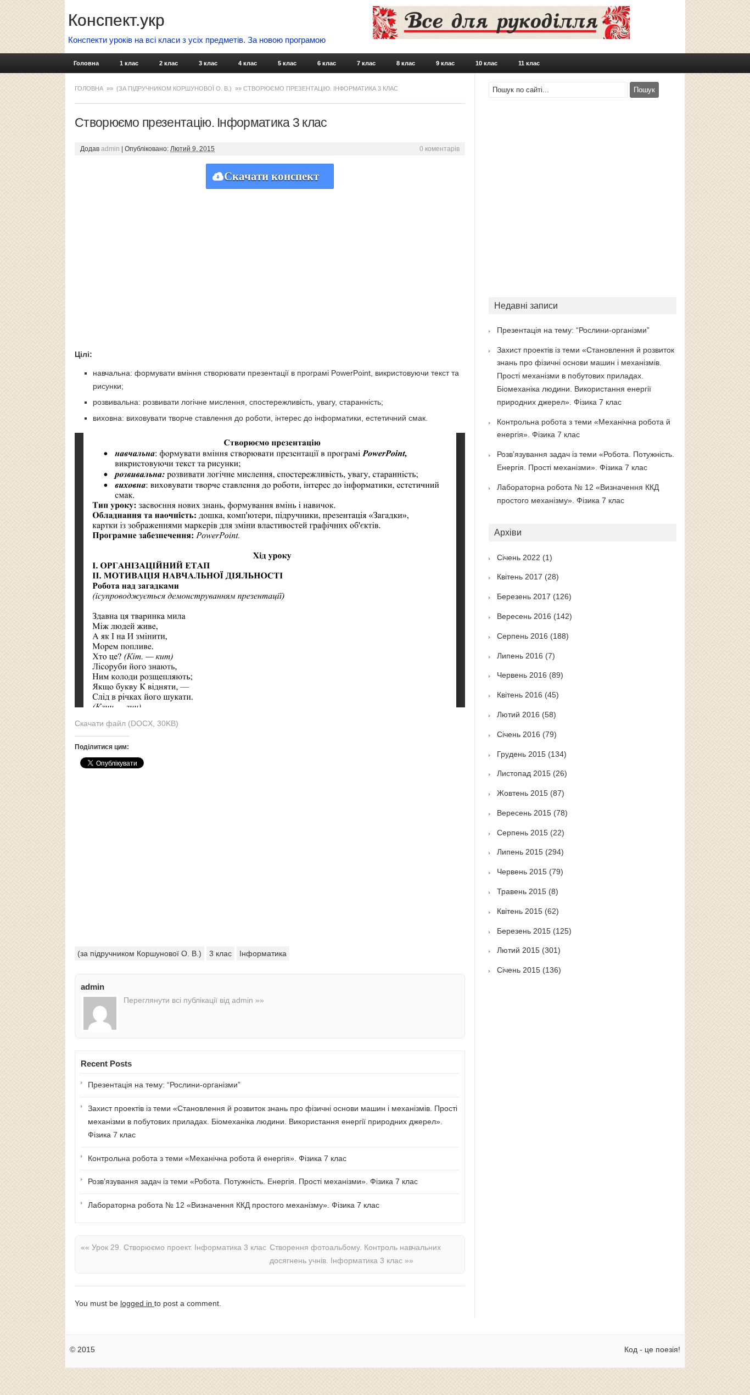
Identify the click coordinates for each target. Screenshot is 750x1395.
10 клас (486, 63)
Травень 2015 (521, 891)
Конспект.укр (116, 20)
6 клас (326, 63)
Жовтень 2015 (522, 793)
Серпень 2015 (522, 832)
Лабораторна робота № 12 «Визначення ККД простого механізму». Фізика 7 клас (233, 1205)
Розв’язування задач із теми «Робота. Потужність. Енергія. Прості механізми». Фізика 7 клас (253, 1181)
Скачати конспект (271, 176)
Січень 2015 (518, 970)
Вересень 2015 (524, 812)
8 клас (405, 63)
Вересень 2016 (524, 616)
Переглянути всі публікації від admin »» (194, 1000)
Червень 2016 (522, 675)
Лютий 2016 (518, 714)
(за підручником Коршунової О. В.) (174, 88)
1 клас (129, 63)
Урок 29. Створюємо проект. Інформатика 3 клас (173, 1247)
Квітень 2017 (519, 576)
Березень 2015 (524, 931)
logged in (137, 1303)
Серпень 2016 (522, 636)
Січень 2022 (518, 557)
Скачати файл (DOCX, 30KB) (126, 723)
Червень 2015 (522, 871)
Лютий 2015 (518, 950)
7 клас (366, 63)
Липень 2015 (520, 851)
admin (110, 149)
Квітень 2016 (519, 694)
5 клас (287, 63)
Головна (86, 63)
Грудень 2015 (521, 754)
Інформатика (263, 953)
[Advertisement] (270, 266)
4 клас (247, 63)
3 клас (208, 63)
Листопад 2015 (524, 773)
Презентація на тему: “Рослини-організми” (164, 1084)
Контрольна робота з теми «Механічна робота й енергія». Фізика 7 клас (217, 1158)
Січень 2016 (518, 734)
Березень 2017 (524, 596)
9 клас (445, 63)
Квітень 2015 (519, 911)
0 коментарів (439, 149)
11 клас (529, 63)
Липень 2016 (520, 655)
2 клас (168, 63)
